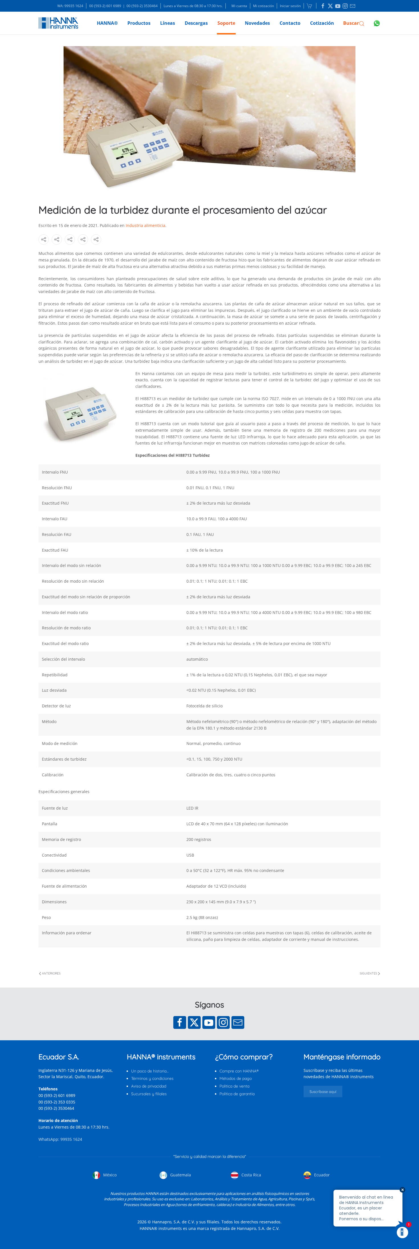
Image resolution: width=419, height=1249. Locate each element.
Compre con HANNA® (239, 1071)
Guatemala (180, 1175)
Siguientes (368, 973)
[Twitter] (194, 1022)
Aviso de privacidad (148, 1086)
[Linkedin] (323, 6)
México (109, 1175)
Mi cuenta (239, 5)
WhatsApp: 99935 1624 (60, 1139)
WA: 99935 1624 (70, 5)
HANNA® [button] (107, 23)
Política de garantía (237, 1093)
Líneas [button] (167, 23)
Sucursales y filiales (149, 1093)
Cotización (322, 23)
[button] (354, 23)
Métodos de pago (235, 1078)
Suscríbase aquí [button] (323, 1091)
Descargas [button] (196, 23)
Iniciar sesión (290, 5)
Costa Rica (250, 1175)
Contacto (290, 23)
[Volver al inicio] (58, 23)
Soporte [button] (226, 23)
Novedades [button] (257, 23)
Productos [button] (138, 23)
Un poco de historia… (150, 1071)
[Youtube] (208, 1022)
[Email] (237, 1022)
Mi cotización (263, 5)
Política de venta (234, 1086)
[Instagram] (223, 1022)
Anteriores (51, 973)
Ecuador (321, 1175)
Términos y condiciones (152, 1078)
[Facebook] (179, 1022)
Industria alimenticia (145, 225)
